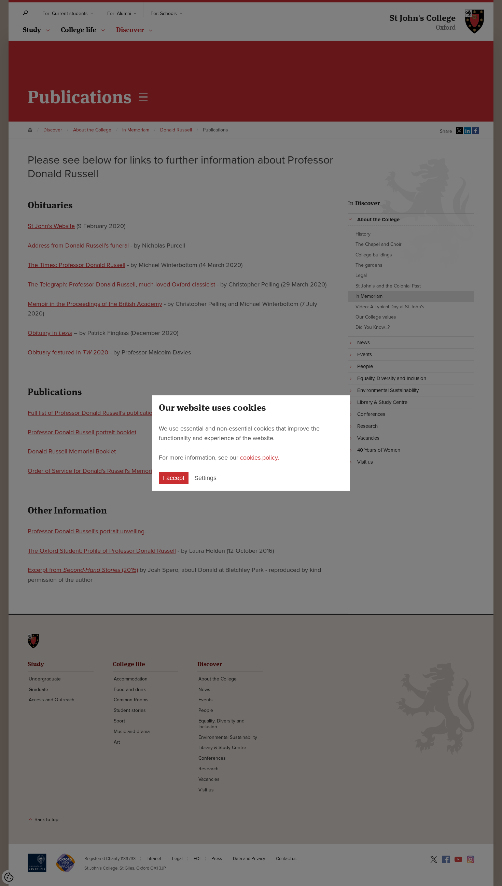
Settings (205, 478)
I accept (173, 478)
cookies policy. (259, 457)
